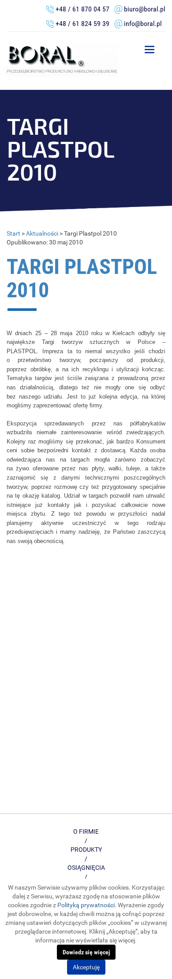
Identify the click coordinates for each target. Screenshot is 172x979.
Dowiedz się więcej (86, 952)
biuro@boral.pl (144, 9)
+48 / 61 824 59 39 (85, 23)
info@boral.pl (143, 23)
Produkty (86, 849)
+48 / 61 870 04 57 (82, 9)
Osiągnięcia (86, 867)
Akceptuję (86, 967)
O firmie (86, 831)
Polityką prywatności (86, 905)
